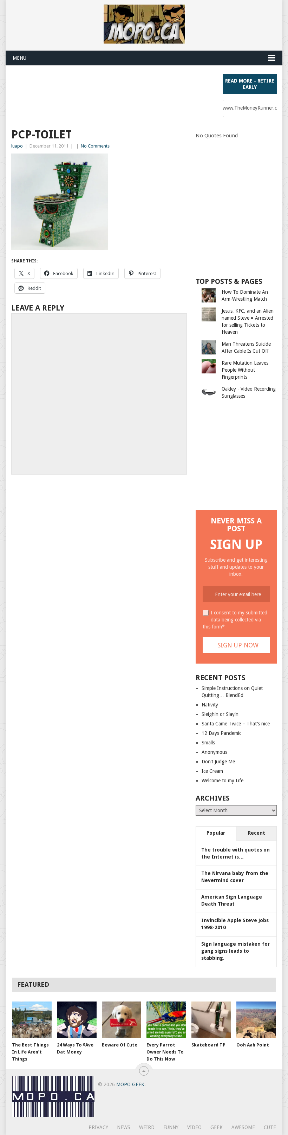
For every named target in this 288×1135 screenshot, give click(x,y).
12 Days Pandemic (221, 733)
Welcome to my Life (222, 780)
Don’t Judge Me (218, 761)
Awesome (243, 1127)
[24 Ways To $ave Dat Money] (77, 1020)
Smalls (208, 742)
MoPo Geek (130, 1084)
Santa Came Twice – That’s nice (236, 723)
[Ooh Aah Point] (256, 1020)
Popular (216, 833)
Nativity (210, 704)
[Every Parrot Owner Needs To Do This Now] (166, 1020)
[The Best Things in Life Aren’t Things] (32, 1020)
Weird (147, 1127)
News (123, 1127)
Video (194, 1127)
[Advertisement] (139, 90)
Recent (256, 833)
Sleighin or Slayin (220, 714)
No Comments (95, 146)
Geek (216, 1127)
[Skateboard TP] (211, 1020)
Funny (170, 1127)
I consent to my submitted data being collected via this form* (235, 620)
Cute (270, 1127)
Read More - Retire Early (249, 84)
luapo (17, 146)
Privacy (98, 1127)
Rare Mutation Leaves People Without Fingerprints (245, 370)
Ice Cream (212, 771)
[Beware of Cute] (122, 1020)
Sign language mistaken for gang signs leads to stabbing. (235, 951)
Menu (19, 58)
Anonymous (214, 752)
